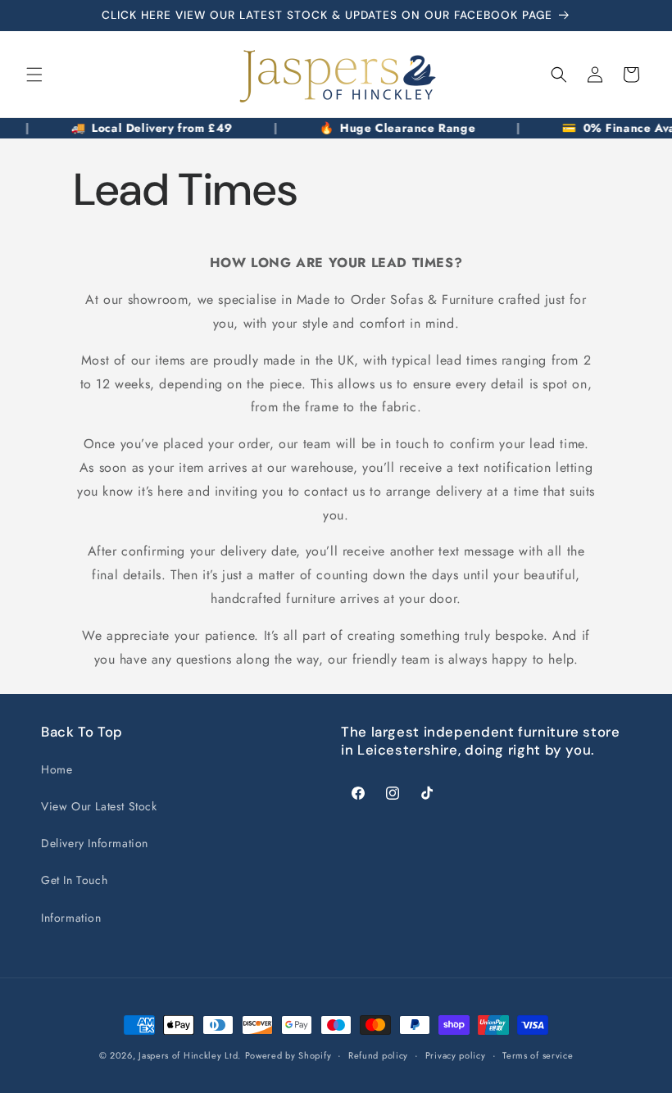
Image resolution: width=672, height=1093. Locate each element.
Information (71, 917)
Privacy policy (455, 1055)
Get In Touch (74, 880)
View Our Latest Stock (99, 806)
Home (56, 769)
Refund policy (378, 1055)
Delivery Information (94, 843)
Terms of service (537, 1055)
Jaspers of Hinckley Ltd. (189, 1055)
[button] (34, 75)
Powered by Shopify (288, 1055)
